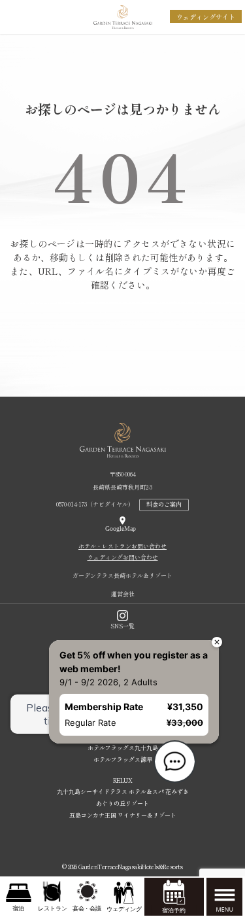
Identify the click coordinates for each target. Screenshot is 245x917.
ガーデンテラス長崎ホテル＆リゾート (122, 575)
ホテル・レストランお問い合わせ (122, 546)
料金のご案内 (164, 504)
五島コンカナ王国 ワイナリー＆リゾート (122, 815)
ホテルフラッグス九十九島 (123, 748)
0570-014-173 (71, 504)
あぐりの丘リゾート (122, 803)
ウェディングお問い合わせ (123, 557)
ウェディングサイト (205, 17)
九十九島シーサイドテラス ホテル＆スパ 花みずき (123, 791)
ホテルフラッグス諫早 (122, 759)
